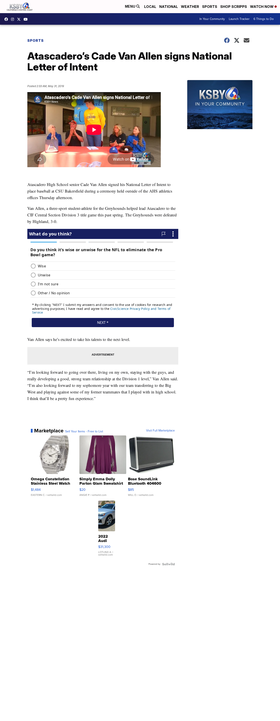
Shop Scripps (233, 6)
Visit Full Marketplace (160, 430)
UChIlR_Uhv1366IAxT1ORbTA (27, 19)
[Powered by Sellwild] (168, 564)
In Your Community (212, 19)
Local (150, 6)
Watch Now (262, 6)
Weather (190, 6)
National (168, 6)
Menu (130, 6)
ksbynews (7, 19)
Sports (209, 6)
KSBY (20, 19)
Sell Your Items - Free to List (84, 431)
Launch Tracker (239, 19)
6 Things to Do (264, 19)
